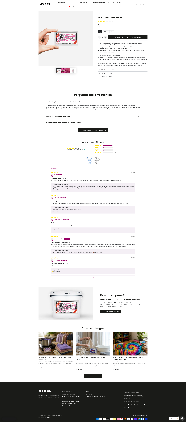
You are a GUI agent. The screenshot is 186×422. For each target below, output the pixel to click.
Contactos (89, 394)
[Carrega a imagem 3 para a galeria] (68, 70)
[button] (73, 6)
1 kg (112, 32)
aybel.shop (45, 415)
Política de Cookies (68, 406)
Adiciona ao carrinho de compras (128, 37)
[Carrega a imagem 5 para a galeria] (73, 70)
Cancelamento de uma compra (95, 396)
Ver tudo (93, 376)
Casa (99, 13)
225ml (106, 32)
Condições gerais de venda (70, 401)
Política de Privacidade (69, 403)
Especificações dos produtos (71, 396)
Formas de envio (67, 392)
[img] (54, 172)
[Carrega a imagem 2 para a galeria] (63, 70)
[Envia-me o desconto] (146, 392)
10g (100, 32)
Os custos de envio (113, 26)
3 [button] (93, 278)
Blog (87, 392)
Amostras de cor (67, 399)
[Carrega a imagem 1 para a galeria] (58, 70)
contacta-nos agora (111, 311)
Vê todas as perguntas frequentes (93, 130)
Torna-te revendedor (68, 394)
